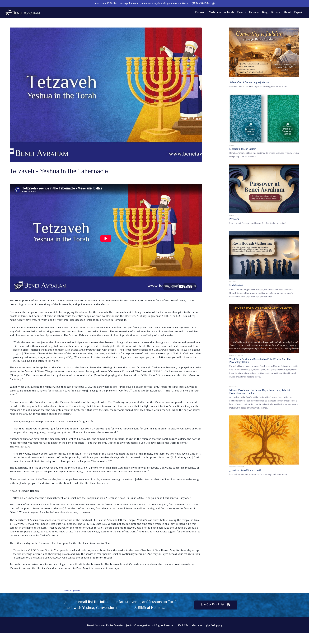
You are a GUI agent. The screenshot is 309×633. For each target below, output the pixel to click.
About (287, 12)
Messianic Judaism (236, 466)
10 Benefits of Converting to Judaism (249, 83)
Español (299, 12)
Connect (200, 12)
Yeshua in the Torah (221, 12)
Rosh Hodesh (236, 286)
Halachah (233, 386)
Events (241, 12)
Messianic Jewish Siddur (242, 149)
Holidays (232, 215)
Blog (264, 12)
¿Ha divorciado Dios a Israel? (245, 471)
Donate (275, 12)
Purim (240, 355)
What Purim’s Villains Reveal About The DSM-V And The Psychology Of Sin (260, 360)
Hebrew (254, 12)
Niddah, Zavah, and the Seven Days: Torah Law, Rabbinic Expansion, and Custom (260, 391)
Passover (234, 219)
